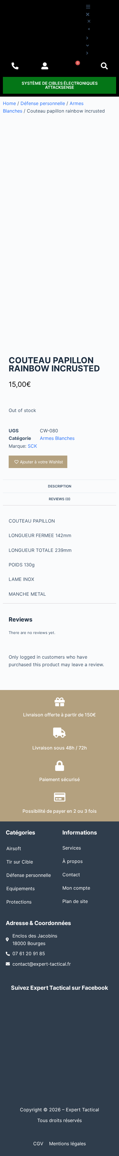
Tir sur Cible (19, 862)
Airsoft (13, 848)
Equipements (20, 888)
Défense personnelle (43, 103)
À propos (72, 861)
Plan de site (75, 901)
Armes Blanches (57, 438)
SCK (32, 446)
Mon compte (76, 888)
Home (9, 103)
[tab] (59, 486)
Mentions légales (67, 1143)
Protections (18, 902)
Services (71, 848)
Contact (71, 874)
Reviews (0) (59, 499)
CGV (38, 1143)
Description (59, 486)
